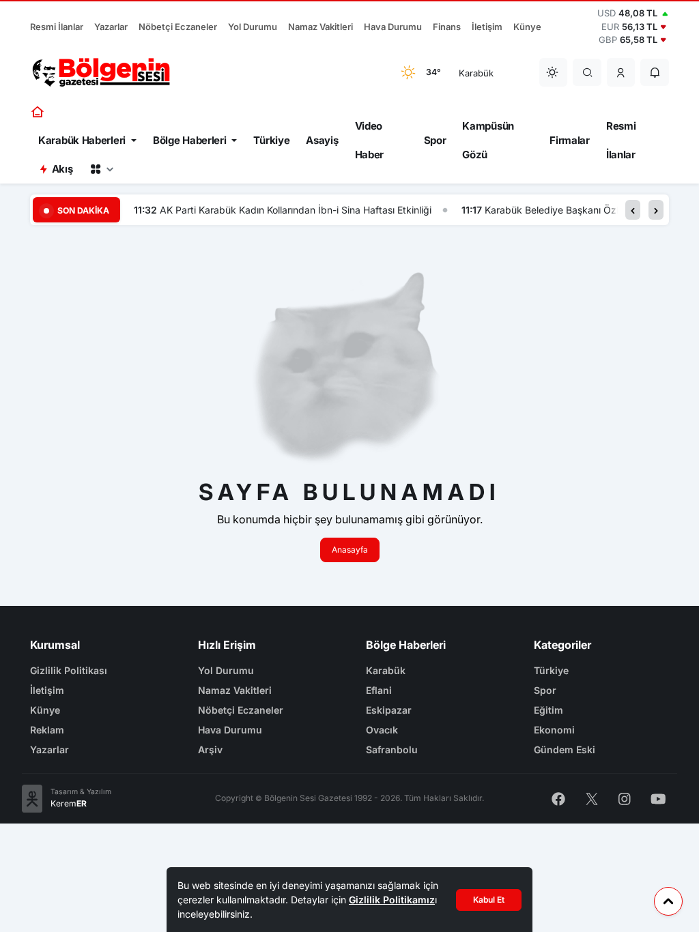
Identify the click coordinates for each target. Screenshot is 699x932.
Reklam (47, 730)
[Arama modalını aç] (587, 72)
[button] (621, 72)
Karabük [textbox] (476, 73)
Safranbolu (392, 749)
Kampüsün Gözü (488, 140)
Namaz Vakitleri (320, 26)
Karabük (385, 670)
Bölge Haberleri (190, 140)
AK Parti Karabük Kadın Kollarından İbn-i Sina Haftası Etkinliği (295, 210)
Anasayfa (350, 549)
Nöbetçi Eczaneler (178, 26)
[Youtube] (658, 798)
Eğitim (548, 710)
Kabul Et (488, 899)
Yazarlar (111, 26)
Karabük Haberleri (82, 140)
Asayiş (322, 140)
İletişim (487, 26)
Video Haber (369, 140)
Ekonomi (554, 730)
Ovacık (382, 730)
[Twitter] (592, 798)
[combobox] (490, 72)
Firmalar (570, 140)
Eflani (379, 690)
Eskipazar (389, 710)
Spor (435, 140)
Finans (447, 26)
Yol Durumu (252, 26)
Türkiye (271, 140)
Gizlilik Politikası (68, 670)
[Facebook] (558, 798)
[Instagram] (624, 798)
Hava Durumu (393, 26)
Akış (62, 168)
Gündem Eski (564, 749)
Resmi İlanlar (56, 26)
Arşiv (210, 749)
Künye (527, 26)
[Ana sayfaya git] (38, 112)
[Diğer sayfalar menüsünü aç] (102, 169)
